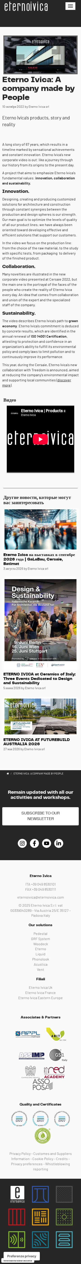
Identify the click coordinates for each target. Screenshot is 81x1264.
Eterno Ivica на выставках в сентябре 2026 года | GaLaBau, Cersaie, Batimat (39, 559)
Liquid (40, 954)
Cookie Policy (42, 1159)
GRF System (40, 939)
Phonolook (40, 959)
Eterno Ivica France (40, 993)
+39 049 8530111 (44, 889)
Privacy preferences (27, 1164)
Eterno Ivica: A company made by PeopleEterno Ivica (25, 6)
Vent (40, 970)
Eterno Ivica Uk (40, 987)
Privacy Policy (20, 1154)
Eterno (40, 949)
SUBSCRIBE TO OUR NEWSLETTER (40, 816)
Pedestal (40, 934)
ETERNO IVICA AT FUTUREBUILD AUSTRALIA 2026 (36, 742)
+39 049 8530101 (43, 884)
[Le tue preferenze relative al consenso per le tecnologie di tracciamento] (22, 1256)
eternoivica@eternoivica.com (40, 897)
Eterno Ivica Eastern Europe (40, 998)
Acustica (40, 964)
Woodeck (40, 944)
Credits (62, 1159)
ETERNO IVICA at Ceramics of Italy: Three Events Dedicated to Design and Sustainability (39, 678)
